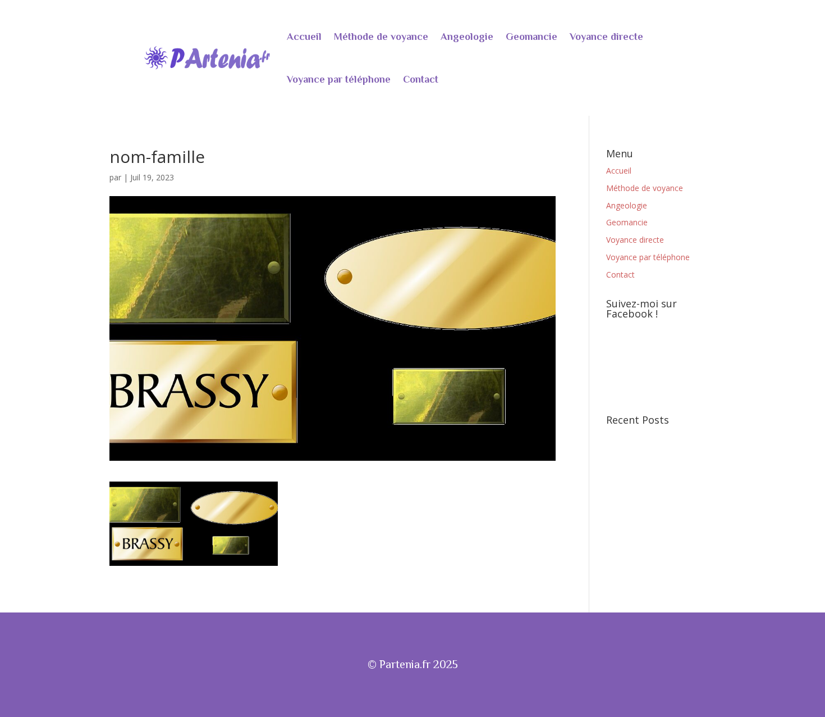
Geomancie (531, 36)
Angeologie (467, 36)
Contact (420, 79)
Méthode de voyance (381, 36)
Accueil (304, 36)
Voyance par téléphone (339, 79)
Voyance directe (606, 36)
